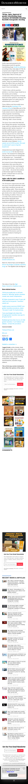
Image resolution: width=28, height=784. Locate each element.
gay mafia (5, 351)
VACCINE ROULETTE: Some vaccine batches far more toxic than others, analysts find (16, 706)
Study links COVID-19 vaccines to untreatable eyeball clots (16, 728)
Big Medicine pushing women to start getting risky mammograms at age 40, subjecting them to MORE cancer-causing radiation (16, 736)
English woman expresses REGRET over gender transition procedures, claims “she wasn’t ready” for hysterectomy (13, 308)
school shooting (18, 356)
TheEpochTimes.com (8, 330)
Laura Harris (12, 22)
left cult (9, 355)
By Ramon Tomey (16, 724)
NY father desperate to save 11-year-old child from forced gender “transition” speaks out (13, 301)
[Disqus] (14, 471)
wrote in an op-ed (7, 152)
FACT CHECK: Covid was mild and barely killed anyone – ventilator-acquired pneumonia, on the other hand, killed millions (16, 583)
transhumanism (6, 360)
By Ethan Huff (15, 586)
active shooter (15, 347)
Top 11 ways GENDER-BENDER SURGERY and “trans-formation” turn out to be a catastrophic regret (17, 698)
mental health (16, 355)
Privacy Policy (10, 771)
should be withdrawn (20, 67)
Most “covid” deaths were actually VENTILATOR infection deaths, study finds (16, 713)
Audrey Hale (9, 349)
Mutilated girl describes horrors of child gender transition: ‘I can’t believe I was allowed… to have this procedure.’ (13, 321)
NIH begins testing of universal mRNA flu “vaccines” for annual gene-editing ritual (15, 639)
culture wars (20, 349)
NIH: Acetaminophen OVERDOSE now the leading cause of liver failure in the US (17, 656)
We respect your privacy (20, 759)
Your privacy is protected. (8, 388)
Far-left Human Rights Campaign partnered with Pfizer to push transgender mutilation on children (16, 607)
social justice (5, 358)
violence (4, 362)
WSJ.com (4, 333)
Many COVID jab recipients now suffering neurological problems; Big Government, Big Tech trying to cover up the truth (16, 690)
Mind (22, 355)
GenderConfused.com (8, 259)
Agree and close (12, 775)
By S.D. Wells (15, 618)
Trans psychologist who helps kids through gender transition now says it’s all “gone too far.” (13, 315)
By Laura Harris (16, 602)
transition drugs (16, 360)
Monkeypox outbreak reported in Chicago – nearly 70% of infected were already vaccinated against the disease (16, 721)
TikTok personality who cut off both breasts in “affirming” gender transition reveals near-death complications (13, 294)
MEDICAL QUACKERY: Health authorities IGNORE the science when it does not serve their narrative (15, 615)
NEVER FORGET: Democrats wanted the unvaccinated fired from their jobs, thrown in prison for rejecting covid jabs (16, 671)
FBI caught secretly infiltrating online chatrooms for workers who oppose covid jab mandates (16, 632)
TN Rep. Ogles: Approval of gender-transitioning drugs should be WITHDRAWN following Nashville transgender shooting (17, 599)
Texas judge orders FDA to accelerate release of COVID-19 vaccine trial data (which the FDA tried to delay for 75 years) (16, 647)
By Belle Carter (16, 627)
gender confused (13, 351)
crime (15, 349)
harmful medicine (14, 353)
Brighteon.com (17, 286)
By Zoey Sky (15, 730)
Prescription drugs (7, 356)
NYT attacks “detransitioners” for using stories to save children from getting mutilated (16, 591)
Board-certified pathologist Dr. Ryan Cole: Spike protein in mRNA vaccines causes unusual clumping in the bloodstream (17, 624)
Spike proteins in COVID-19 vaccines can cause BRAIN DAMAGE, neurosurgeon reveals (17, 663)
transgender (13, 358)
